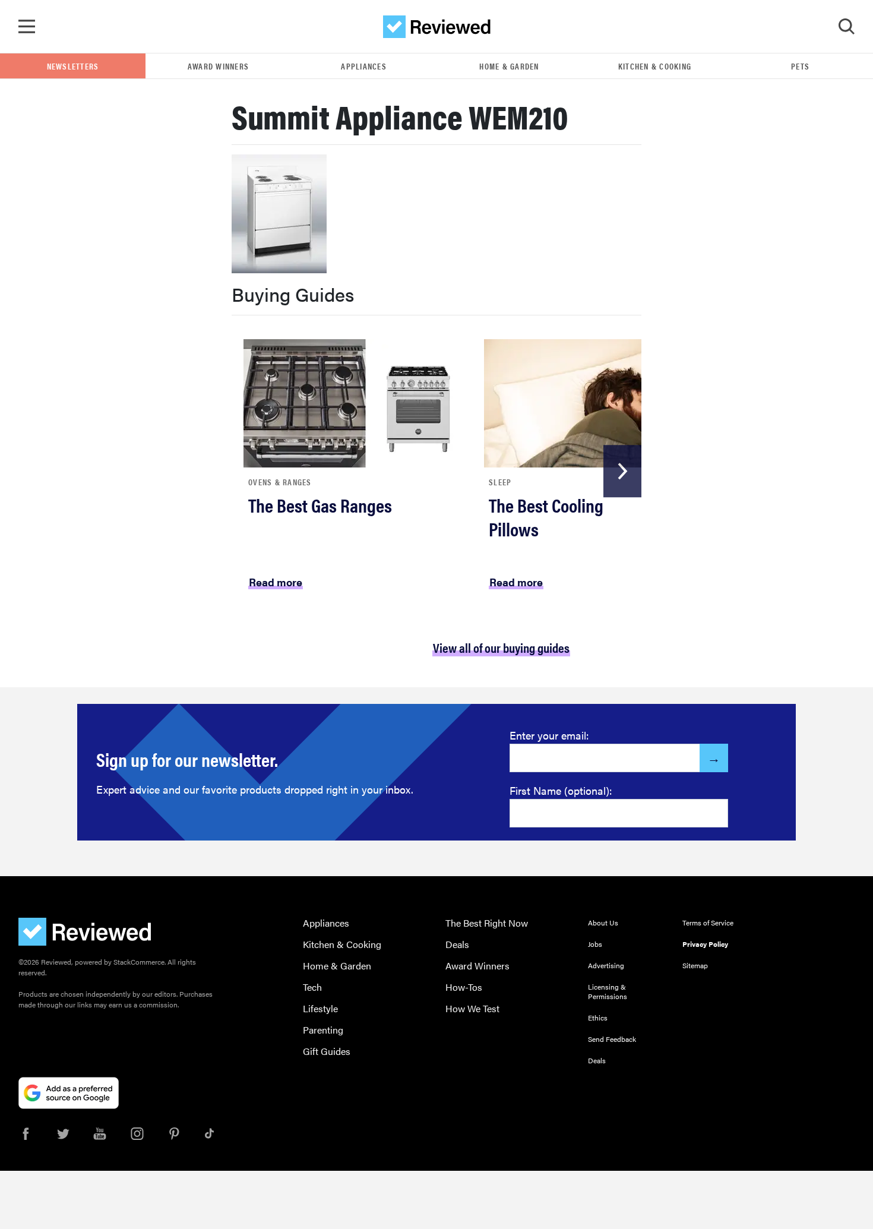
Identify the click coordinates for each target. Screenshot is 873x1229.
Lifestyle (320, 1008)
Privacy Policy (705, 944)
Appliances (364, 66)
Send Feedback (612, 1039)
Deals (457, 944)
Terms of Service (707, 922)
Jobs (595, 944)
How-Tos (463, 987)
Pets (800, 66)
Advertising (606, 965)
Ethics (598, 1017)
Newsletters (73, 66)
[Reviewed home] (437, 26)
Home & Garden (509, 66)
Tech (312, 987)
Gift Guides (326, 1051)
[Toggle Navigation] (26, 26)
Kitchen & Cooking (654, 66)
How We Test (472, 1008)
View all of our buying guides (501, 647)
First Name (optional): (561, 790)
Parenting (323, 1030)
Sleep (500, 481)
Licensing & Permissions (607, 991)
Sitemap (695, 965)
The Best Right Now (486, 923)
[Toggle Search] (846, 26)
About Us (603, 922)
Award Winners (218, 66)
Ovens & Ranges (280, 481)
